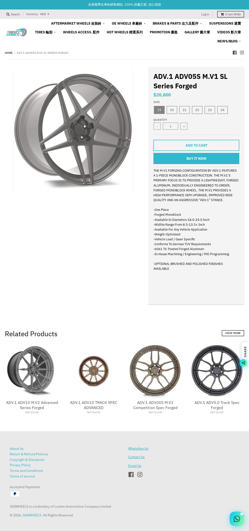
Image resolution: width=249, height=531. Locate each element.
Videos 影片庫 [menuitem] (229, 32)
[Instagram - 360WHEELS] (242, 52)
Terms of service (22, 476)
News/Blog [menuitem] (227, 41)
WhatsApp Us (138, 448)
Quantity (160, 119)
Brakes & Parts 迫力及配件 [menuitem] (176, 23)
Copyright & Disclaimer (27, 459)
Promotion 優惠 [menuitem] (164, 32)
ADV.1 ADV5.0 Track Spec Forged (217, 405)
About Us (17, 449)
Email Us (134, 466)
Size (156, 102)
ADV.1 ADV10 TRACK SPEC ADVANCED (93, 405)
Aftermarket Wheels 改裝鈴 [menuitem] (76, 23)
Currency (32, 14)
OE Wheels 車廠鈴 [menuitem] (127, 23)
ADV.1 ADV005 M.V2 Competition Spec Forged (155, 405)
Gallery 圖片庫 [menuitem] (197, 32)
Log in (205, 14)
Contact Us (136, 457)
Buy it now (196, 158)
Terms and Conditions (26, 470)
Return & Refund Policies (29, 454)
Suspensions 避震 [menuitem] (225, 23)
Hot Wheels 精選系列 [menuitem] (125, 32)
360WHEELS (32, 515)
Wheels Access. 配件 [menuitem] (81, 32)
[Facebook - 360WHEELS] (234, 52)
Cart (233, 14)
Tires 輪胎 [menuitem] (44, 32)
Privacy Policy (20, 465)
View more (233, 333)
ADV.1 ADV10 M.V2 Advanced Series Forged (32, 405)
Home (9, 53)
